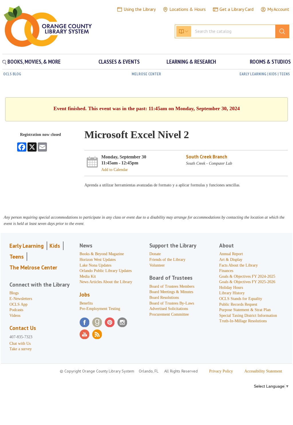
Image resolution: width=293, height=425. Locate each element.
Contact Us (22, 328)
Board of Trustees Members (171, 286)
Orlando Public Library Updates (106, 271)
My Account (278, 9)
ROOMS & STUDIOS (270, 61)
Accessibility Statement (263, 371)
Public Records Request (238, 304)
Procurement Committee (169, 314)
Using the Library (140, 9)
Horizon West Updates (98, 259)
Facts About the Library (238, 265)
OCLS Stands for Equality (240, 299)
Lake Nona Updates (95, 265)
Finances (226, 271)
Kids (55, 245)
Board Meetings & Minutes (171, 292)
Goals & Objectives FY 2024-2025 (247, 276)
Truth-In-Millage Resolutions (243, 321)
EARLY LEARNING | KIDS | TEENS (264, 73)
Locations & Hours (187, 9)
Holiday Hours (231, 287)
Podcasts (16, 310)
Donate (155, 254)
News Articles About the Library (106, 282)
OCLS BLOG (12, 73)
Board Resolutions (164, 297)
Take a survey (20, 349)
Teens (16, 256)
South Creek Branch (206, 157)
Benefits (86, 303)
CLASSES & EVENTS (119, 61)
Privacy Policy (221, 371)
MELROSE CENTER (146, 73)
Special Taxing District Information (248, 315)
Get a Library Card (236, 9)
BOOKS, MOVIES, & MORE (33, 61)
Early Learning (26, 245)
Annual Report (231, 254)
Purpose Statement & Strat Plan (245, 310)
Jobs (85, 294)
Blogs (14, 293)
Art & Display (230, 259)
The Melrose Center (33, 267)
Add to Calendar (114, 170)
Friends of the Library (167, 259)
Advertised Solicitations (168, 309)
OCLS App (18, 304)
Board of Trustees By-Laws (171, 303)
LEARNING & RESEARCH (191, 61)
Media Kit (88, 276)
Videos (14, 315)
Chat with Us (20, 343)
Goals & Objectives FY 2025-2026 (247, 282)
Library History (232, 293)
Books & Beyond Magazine (102, 254)
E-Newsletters (20, 299)
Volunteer (157, 265)
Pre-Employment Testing (100, 309)
